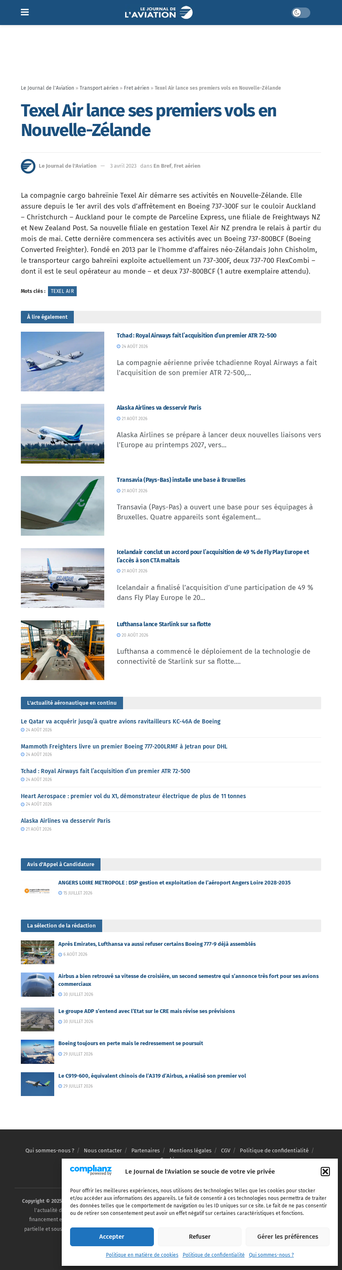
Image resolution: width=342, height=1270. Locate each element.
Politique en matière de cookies (142, 1255)
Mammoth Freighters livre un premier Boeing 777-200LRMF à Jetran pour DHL (124, 746)
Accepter (111, 1236)
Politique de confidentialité (214, 1255)
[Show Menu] (25, 12)
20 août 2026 (134, 635)
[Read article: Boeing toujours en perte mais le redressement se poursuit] (37, 1051)
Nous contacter (103, 1150)
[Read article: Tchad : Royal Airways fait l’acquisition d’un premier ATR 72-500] (62, 361)
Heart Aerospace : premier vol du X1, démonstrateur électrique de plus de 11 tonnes (133, 796)
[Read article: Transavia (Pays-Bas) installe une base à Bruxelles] (62, 506)
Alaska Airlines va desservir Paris (159, 407)
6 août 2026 (74, 954)
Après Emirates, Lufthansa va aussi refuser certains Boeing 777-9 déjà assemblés (157, 944)
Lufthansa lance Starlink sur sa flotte (164, 624)
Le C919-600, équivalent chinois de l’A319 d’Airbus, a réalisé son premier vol (152, 1076)
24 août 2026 (134, 346)
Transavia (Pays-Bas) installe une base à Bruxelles (181, 480)
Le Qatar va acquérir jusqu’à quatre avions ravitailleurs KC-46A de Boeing (121, 721)
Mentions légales (190, 1150)
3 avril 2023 (123, 166)
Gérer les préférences (287, 1236)
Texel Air (62, 291)
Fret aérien (136, 88)
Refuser (200, 1236)
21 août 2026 (134, 418)
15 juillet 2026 (77, 893)
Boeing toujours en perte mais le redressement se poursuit (130, 1043)
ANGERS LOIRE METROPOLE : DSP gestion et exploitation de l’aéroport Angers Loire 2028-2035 (174, 882)
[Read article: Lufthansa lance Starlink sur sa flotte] (62, 650)
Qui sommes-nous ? (271, 1255)
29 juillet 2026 (77, 1054)
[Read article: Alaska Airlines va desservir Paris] (62, 434)
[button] (325, 1171)
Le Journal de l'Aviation (47, 88)
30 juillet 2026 (77, 994)
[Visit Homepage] (160, 12)
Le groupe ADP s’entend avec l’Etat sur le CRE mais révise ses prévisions (146, 1011)
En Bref (162, 166)
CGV (225, 1150)
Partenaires (145, 1150)
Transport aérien (99, 88)
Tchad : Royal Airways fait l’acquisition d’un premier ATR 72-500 (197, 335)
